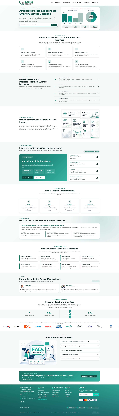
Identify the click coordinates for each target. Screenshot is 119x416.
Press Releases (55, 394)
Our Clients (67, 394)
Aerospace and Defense (67, 133)
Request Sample (39, 177)
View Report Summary (27, 177)
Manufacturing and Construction (90, 114)
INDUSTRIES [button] (57, 2)
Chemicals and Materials (86, 123)
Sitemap (79, 412)
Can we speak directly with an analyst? (71, 358)
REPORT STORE (66, 2)
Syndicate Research (56, 390)
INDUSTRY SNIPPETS (76, 2)
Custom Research (55, 392)
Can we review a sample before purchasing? (72, 350)
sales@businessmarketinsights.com (29, 398)
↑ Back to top (95, 412)
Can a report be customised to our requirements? (73, 346)
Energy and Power (77, 133)
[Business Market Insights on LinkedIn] (24, 402)
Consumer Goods (86, 133)
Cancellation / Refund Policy (71, 412)
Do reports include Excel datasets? (70, 354)
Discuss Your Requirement (88, 376)
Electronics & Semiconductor (44, 392)
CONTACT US (95, 2)
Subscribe (96, 394)
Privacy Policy (62, 412)
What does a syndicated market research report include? (75, 341)
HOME (51, 2)
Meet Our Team (95, 281)
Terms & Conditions (55, 412)
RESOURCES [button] (86, 2)
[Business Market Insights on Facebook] (21, 402)
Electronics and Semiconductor (71, 113)
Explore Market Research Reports (92, 151)
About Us (67, 390)
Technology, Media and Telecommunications (77, 123)
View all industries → (42, 399)
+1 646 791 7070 (25, 396)
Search (54, 24)
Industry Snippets (55, 396)
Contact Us (67, 396)
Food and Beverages (94, 123)
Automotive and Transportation (67, 122)
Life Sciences (94, 133)
